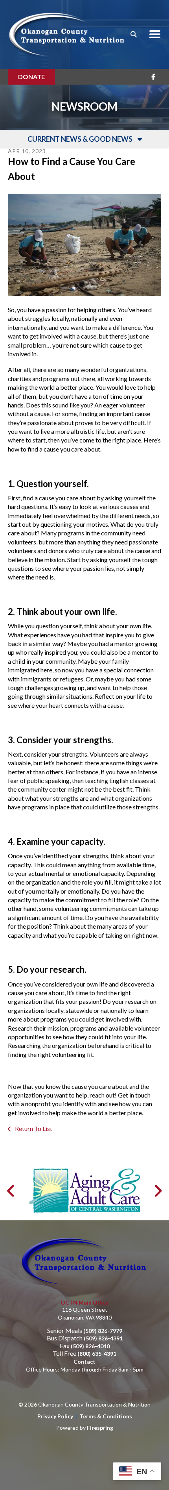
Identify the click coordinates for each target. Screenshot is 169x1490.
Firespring (100, 1427)
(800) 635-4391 (96, 1353)
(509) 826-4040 (90, 1346)
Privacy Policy (55, 1416)
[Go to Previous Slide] (11, 1191)
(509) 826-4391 (103, 1338)
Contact (84, 1361)
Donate (31, 76)
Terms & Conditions (105, 1416)
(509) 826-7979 (102, 1330)
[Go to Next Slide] (158, 1191)
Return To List (33, 1128)
